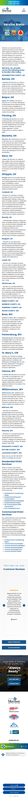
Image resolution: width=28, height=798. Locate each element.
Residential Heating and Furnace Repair (12, 498)
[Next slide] (24, 605)
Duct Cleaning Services (12, 508)
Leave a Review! (14, 2)
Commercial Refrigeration (13, 549)
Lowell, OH (16, 265)
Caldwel (21, 203)
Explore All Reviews (14, 642)
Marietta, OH (9, 135)
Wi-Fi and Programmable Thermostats (12, 505)
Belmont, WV (6, 414)
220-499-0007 (14, 4)
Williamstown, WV (12, 389)
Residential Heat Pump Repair (14, 501)
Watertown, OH (8, 283)
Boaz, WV (7, 314)
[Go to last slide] (4, 605)
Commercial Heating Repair (13, 547)
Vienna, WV (8, 371)
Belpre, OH (8, 97)
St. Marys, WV (14, 362)
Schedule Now (14, 683)
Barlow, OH (8, 79)
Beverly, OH (22, 224)
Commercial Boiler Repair (12, 551)
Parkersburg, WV (12, 334)
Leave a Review (15, 648)
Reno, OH (7, 155)
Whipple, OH (9, 174)
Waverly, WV (7, 430)
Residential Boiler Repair (12, 503)
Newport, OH (6, 244)
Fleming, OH (9, 115)
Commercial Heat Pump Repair (14, 545)
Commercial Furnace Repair (13, 544)
